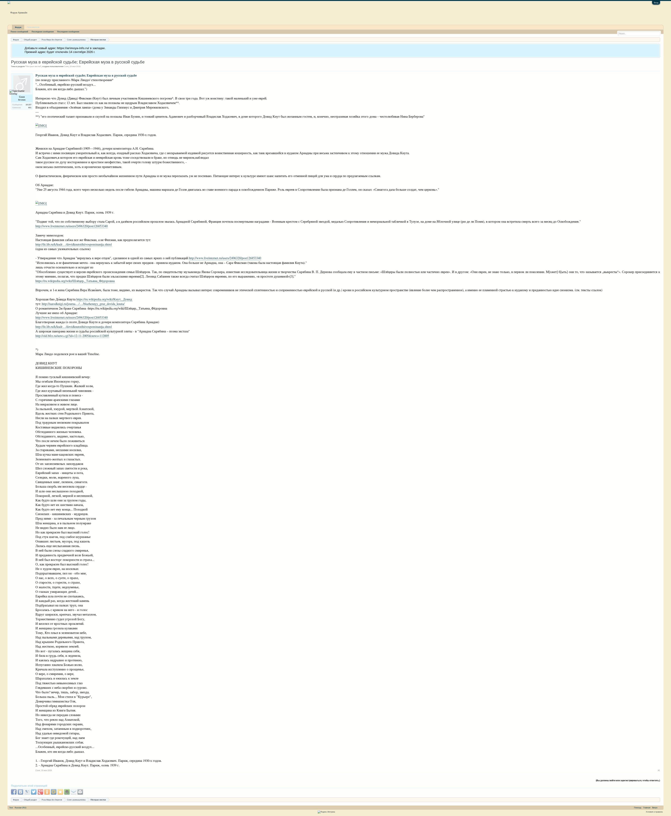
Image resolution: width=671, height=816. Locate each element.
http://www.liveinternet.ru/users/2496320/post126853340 (71, 226)
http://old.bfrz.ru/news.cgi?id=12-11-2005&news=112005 (72, 335)
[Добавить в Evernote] (67, 792)
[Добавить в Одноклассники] (47, 792)
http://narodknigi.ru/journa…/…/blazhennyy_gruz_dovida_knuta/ (83, 303)
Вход (656, 3)
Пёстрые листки (33, 66)
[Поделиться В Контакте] (20, 792)
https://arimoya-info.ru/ (73, 48)
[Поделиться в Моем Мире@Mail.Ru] (53, 792)
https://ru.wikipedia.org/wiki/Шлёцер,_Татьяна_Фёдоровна (75, 281)
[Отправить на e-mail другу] (73, 792)
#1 (659, 770)
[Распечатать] (80, 792)
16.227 (28, 105)
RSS (660, 807)
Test (11, 808)
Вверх (655, 808)
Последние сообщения (43, 32)
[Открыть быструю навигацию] (658, 39)
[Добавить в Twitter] (34, 792)
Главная (646, 808)
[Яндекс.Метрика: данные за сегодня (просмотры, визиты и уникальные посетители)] (326, 812)
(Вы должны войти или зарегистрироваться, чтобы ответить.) (628, 780)
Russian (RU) (20, 808)
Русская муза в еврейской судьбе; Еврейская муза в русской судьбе (78, 62)
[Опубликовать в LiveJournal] (27, 792)
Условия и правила (654, 812)
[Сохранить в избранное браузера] (60, 792)
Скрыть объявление (657, 47)
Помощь (637, 808)
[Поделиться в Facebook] (14, 792)
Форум (18, 27)
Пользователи (33, 27)
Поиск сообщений (19, 32)
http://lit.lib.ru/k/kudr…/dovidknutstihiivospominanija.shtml (73, 244)
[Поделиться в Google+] (40, 792)
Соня (66, 66)
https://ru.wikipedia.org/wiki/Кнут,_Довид (104, 299)
